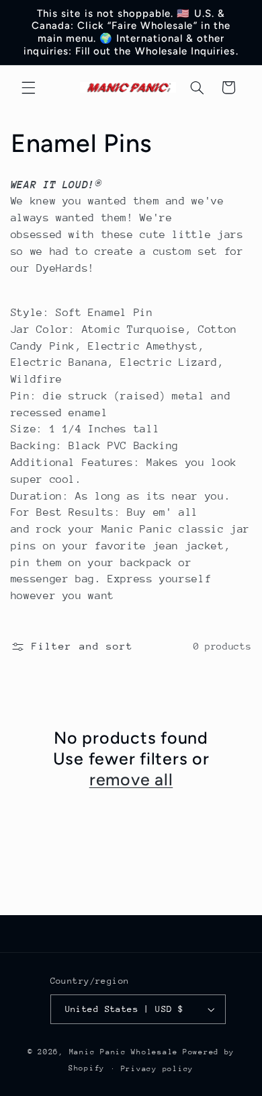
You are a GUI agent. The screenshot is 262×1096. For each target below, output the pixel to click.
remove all (131, 779)
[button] (28, 87)
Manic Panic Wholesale (123, 1052)
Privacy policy (157, 1068)
